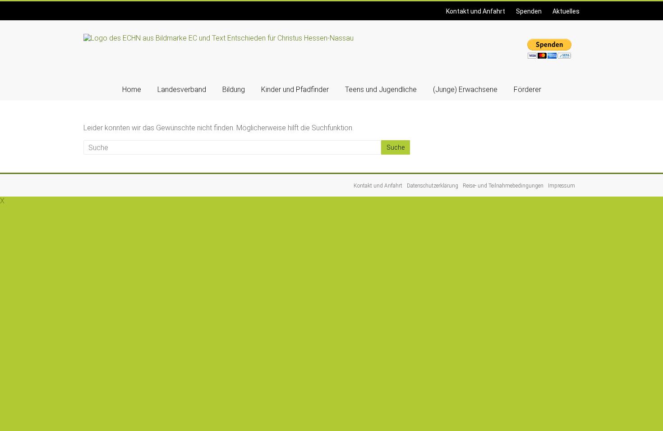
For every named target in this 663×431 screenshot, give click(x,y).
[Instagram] (87, 6)
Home (131, 89)
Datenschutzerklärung (432, 186)
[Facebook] (84, 6)
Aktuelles (566, 11)
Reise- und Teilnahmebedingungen (503, 186)
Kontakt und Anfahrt (475, 11)
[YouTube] (90, 6)
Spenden (529, 11)
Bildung (233, 89)
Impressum (561, 186)
